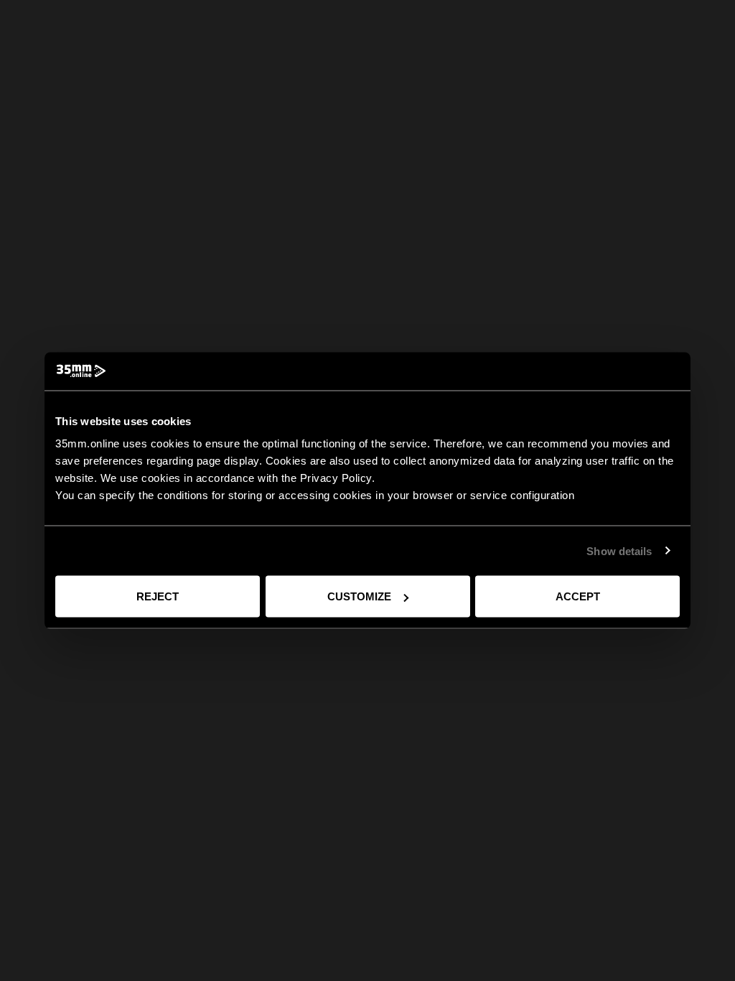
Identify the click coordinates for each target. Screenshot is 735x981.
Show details (619, 550)
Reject (157, 596)
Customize (359, 596)
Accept (578, 596)
